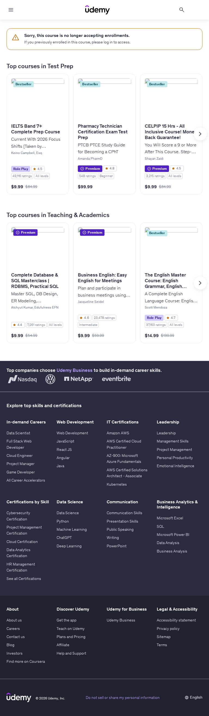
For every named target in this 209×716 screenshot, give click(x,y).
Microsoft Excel (170, 518)
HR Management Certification (21, 567)
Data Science (68, 512)
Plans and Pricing (71, 636)
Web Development (72, 433)
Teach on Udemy (71, 628)
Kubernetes (117, 484)
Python (63, 521)
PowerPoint (117, 546)
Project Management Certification (24, 530)
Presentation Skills (122, 521)
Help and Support (71, 653)
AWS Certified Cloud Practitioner (124, 444)
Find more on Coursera (26, 661)
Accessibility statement (176, 620)
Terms (162, 644)
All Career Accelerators (26, 480)
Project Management (174, 449)
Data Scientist (18, 433)
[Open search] (181, 9)
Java (60, 465)
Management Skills (173, 441)
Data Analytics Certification (18, 552)
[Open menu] (10, 9)
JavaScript (65, 441)
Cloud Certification (22, 541)
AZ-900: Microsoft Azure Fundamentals (124, 458)
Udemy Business (75, 370)
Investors (15, 653)
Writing (113, 537)
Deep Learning (69, 546)
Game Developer (21, 472)
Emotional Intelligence (175, 465)
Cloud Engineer (20, 455)
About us (14, 620)
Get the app (66, 620)
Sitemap (164, 636)
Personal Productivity (175, 457)
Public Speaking (120, 529)
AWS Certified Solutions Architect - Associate (127, 472)
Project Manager (21, 463)
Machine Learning (72, 529)
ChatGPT (64, 537)
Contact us (16, 636)
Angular (63, 457)
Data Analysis (168, 542)
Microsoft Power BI (173, 534)
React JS (64, 449)
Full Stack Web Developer (19, 444)
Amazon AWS (118, 433)
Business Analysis (172, 551)
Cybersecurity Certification (18, 515)
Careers (13, 628)
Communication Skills (124, 512)
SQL (160, 526)
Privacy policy (168, 628)
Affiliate (63, 644)
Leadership (166, 433)
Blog (10, 644)
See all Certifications (24, 578)
